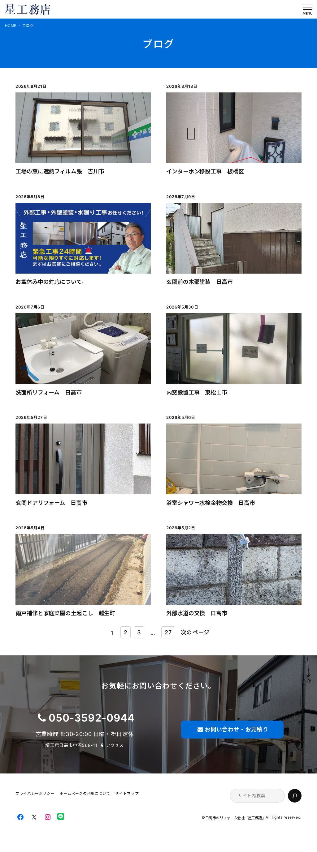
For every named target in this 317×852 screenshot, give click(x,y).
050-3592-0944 (91, 718)
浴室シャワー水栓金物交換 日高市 (213, 502)
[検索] (295, 796)
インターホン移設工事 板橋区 (205, 171)
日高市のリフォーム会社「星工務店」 (235, 818)
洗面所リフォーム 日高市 (48, 392)
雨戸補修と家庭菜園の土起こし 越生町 (65, 613)
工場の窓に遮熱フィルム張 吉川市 (59, 171)
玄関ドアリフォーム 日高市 (51, 502)
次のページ (195, 632)
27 (168, 632)
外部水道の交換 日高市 (196, 613)
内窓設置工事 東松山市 (196, 392)
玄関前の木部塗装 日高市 (199, 281)
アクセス (115, 745)
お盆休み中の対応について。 (49, 281)
